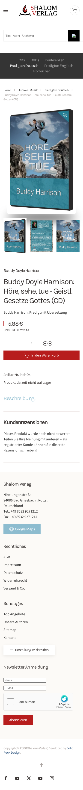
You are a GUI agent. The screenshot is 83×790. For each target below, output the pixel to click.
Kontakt (9, 637)
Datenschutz (13, 572)
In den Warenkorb (45, 355)
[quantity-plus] (50, 343)
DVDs (35, 60)
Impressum (12, 564)
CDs (22, 60)
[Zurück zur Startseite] (41, 10)
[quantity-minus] (45, 343)
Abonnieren (18, 720)
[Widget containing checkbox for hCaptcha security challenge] (38, 701)
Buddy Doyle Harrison (22, 270)
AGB (6, 557)
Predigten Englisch (58, 65)
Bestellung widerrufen (32, 650)
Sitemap (9, 629)
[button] (5, 10)
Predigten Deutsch (24, 65)
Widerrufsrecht (15, 580)
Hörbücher (41, 71)
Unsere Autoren (15, 622)
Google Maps (25, 529)
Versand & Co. (14, 588)
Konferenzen (54, 60)
